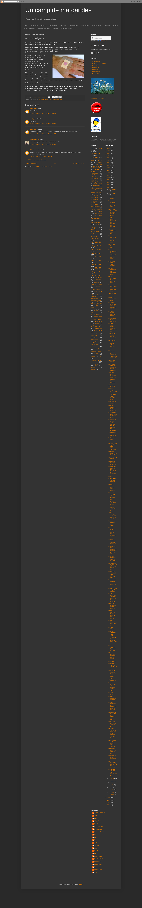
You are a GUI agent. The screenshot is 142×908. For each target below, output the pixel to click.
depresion (99, 277)
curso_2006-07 (96, 238)
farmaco (96, 305)
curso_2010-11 (49, 99)
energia (100, 284)
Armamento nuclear (111, 197)
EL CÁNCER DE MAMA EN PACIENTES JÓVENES (112, 470)
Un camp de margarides (58, 10)
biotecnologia (94, 204)
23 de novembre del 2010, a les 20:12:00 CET (43, 134)
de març (111, 790)
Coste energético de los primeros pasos (112, 279)
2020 (109, 163)
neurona (93, 342)
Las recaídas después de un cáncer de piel (112, 415)
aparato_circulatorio (96, 182)
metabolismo (53, 25)
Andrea (96, 815)
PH (61, 99)
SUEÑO (93, 171)
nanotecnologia (94, 339)
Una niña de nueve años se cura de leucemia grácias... (112, 212)
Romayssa (97, 867)
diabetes (96, 282)
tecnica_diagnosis (96, 364)
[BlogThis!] (55, 97)
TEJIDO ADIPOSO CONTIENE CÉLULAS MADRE (112, 515)
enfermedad (98, 291)
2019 (109, 165)
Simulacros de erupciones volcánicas (112, 434)
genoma (93, 309)
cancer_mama (98, 215)
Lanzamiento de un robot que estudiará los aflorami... (112, 715)
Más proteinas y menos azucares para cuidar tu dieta (112, 583)
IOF (95, 837)
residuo (96, 353)
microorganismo (95, 334)
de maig (111, 785)
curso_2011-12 (96, 257)
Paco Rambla (98, 856)
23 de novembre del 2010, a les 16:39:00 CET (43, 123)
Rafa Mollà (97, 861)
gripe (101, 309)
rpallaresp (93, 355)
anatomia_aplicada (67, 28)
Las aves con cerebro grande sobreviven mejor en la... (112, 344)
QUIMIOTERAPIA (95, 167)
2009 (109, 797)
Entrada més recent (31, 163)
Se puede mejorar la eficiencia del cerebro (112, 542)
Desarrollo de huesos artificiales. (112, 757)
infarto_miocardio (98, 316)
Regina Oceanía (34, 139)
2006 (109, 805)
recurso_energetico (96, 348)
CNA (95, 818)
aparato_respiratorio (96, 192)
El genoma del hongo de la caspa (112, 590)
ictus (92, 312)
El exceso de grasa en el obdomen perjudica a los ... (112, 239)
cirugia (92, 226)
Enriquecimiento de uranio (112, 439)
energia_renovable (96, 289)
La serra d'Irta (96, 72)
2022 (109, 158)
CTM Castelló (96, 61)
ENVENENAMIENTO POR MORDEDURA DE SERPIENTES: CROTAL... (112, 425)
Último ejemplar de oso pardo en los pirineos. (111, 614)
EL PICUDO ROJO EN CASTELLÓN (112, 666)
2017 (109, 170)
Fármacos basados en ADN (112, 299)
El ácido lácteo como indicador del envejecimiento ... (112, 532)
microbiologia (73, 25)
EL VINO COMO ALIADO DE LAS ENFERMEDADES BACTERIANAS (112, 394)
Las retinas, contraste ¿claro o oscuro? (111, 264)
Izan (95, 840)
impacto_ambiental (96, 314)
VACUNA (93, 176)
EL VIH (110, 476)
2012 (109, 182)
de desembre (112, 189)
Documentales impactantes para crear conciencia (112, 446)
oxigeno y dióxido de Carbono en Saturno (112, 558)
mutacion (93, 337)
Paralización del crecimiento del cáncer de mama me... (112, 550)
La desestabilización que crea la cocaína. (112, 655)
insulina (97, 323)
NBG (95, 853)
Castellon (99, 162)
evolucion (96, 302)
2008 (109, 800)
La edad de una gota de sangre (112, 462)
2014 (109, 177)
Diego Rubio (98, 821)
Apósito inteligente (112, 679)
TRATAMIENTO (95, 173)
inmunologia (85, 25)
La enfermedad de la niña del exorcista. (112, 764)
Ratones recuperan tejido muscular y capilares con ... (112, 686)
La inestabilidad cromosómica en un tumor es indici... (112, 254)
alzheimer (93, 180)
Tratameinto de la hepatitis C (112, 381)
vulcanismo (93, 369)
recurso (115, 25)
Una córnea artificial (111, 360)
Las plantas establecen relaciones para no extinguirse (112, 367)
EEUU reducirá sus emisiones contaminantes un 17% (112, 354)
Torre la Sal (95, 74)
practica (55, 28)
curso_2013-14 (96, 264)
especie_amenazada (96, 300)
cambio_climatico (44, 28)
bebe (96, 194)
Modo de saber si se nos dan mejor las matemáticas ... (112, 327)
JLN (95, 842)
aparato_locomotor (97, 185)
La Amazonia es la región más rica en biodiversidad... (112, 566)
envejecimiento (94, 298)
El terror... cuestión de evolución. (112, 698)
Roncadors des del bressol (111, 246)
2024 (109, 153)
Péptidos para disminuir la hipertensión (112, 623)
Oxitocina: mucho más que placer (112, 453)
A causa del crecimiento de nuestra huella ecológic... (112, 673)
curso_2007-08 (96, 242)
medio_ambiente (29, 28)
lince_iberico (94, 325)
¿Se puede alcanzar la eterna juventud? (112, 336)
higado (96, 311)
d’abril (111, 787)
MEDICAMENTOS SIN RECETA (112, 480)
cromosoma (94, 235)
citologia (43, 25)
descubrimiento (97, 281)
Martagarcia (33, 119)
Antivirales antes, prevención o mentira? (112, 375)
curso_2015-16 (96, 272)
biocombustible (94, 195)
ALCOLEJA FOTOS (99, 813)
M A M (96, 851)
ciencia (97, 224)
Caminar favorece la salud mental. (112, 231)
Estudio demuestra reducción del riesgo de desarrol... (112, 597)
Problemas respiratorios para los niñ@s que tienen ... (112, 574)
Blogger (81, 884)
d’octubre (111, 778)
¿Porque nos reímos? (112, 294)
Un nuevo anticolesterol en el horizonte (112, 606)
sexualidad (93, 356)
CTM (100, 160)
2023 (109, 155)
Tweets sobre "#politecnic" (98, 98)
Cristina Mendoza (35, 150)
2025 (109, 150)
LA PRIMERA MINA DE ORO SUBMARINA (112, 772)
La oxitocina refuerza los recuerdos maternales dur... (112, 288)
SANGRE (96, 169)
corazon (93, 233)
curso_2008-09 (96, 246)
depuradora (99, 279)
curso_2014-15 (96, 268)
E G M (96, 823)
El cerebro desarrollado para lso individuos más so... (112, 306)
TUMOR (93, 175)
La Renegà (95, 67)
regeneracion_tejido (96, 351)
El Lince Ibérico (111, 628)
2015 (109, 175)
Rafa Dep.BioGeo (99, 859)
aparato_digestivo (98, 183)
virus (95, 365)
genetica (63, 25)
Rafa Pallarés (98, 864)
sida (101, 356)
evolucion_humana (96, 303)
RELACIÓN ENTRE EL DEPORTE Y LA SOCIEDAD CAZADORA (112, 733)
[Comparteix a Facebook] (58, 97)
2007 (109, 802)
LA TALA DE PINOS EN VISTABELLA (112, 724)
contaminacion (96, 25)
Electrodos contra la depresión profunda (112, 648)
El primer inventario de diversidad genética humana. (112, 705)
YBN (95, 872)
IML (95, 834)
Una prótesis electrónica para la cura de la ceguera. (112, 743)
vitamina (93, 367)
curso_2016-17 (96, 275)
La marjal (95, 69)
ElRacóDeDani (98, 826)
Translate (104, 40)
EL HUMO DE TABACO (112, 402)
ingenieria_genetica (96, 319)
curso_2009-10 (96, 249)
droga (92, 284)
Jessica (96, 845)
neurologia (94, 341)
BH (100, 148)
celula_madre (95, 222)
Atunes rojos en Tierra (111, 385)
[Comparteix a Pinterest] (60, 97)
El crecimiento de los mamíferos (112, 319)
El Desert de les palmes (99, 63)
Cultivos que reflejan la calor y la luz (112, 751)
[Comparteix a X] (57, 97)
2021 (109, 160)
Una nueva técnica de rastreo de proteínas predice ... (112, 204)
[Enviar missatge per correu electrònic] (49, 97)
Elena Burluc (98, 829)
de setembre (112, 781)
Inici (55, 163)
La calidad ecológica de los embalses (111, 408)
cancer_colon (98, 213)
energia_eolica (98, 286)
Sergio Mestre (98, 869)
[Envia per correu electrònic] (53, 97)
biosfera (107, 25)
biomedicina (94, 199)
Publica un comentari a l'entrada (37, 160)
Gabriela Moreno (99, 832)
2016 (109, 172)
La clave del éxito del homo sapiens (111, 523)
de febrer (111, 792)
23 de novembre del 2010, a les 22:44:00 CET (43, 144)
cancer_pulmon (95, 218)
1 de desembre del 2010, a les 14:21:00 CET (42, 156)
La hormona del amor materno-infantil (111, 313)
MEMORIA (96, 166)
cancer (100, 211)
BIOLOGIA (41, 99)
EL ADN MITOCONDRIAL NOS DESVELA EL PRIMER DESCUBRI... (112, 637)
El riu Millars (95, 65)
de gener (111, 794)
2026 (109, 148)
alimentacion (94, 178)
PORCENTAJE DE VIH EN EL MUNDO (112, 495)
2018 (109, 168)
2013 (109, 180)
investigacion (56, 99)
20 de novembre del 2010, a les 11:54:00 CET (43, 113)
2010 (109, 187)
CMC (92, 160)
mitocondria (94, 335)
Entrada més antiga (78, 163)
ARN (92, 148)
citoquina (93, 229)
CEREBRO (94, 158)
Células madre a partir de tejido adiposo (111, 487)
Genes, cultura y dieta (112, 457)
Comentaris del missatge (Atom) (43, 166)
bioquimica (34, 25)
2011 (109, 185)
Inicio (26, 25)
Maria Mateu (33, 108)
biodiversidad (94, 197)
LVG (95, 848)
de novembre (112, 193)
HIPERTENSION (98, 164)
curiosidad (94, 236)
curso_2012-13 (96, 260)
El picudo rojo (112, 661)
